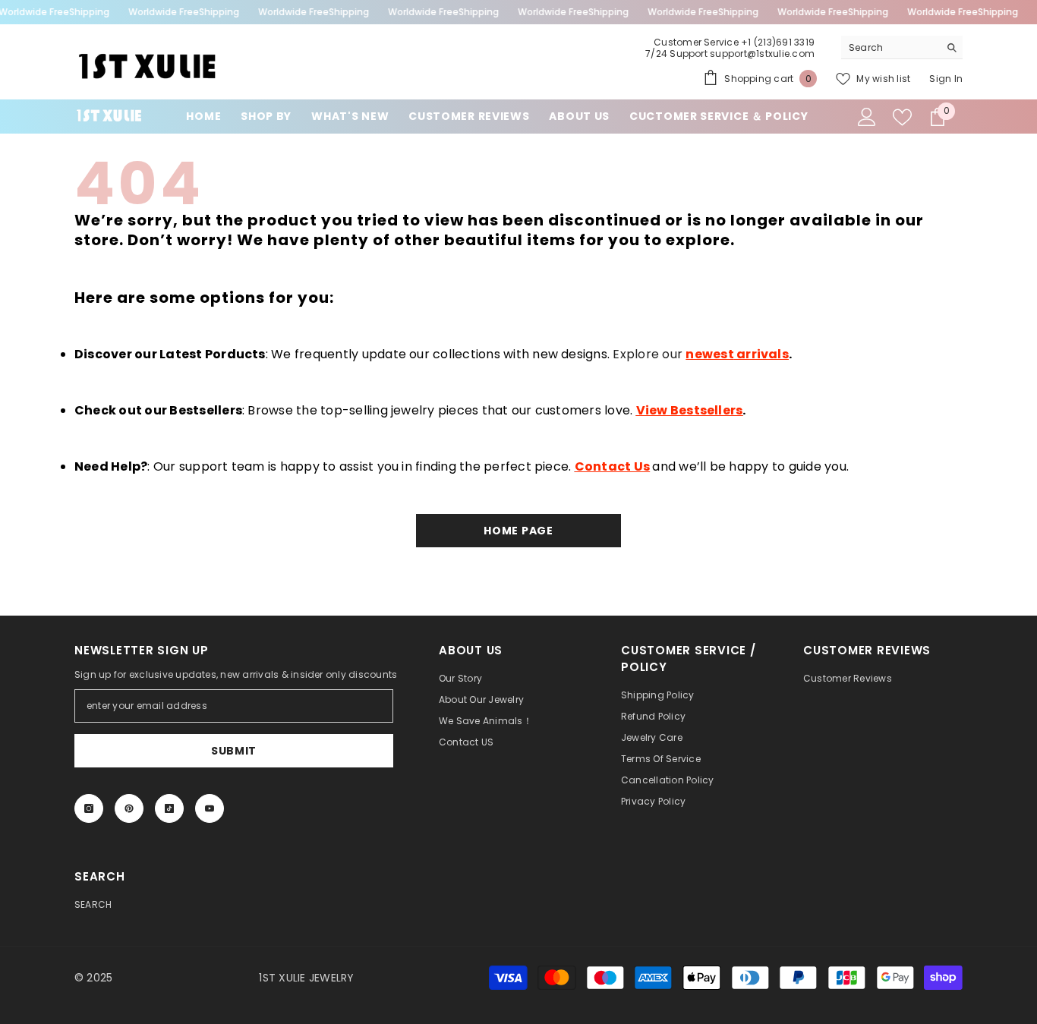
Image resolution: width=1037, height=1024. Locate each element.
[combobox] (890, 47)
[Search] (902, 47)
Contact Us (612, 466)
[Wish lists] (902, 117)
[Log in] (866, 117)
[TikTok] (169, 808)
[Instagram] (88, 808)
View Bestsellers (689, 410)
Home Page (518, 530)
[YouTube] (209, 808)
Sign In (946, 78)
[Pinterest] (129, 808)
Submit (234, 750)
